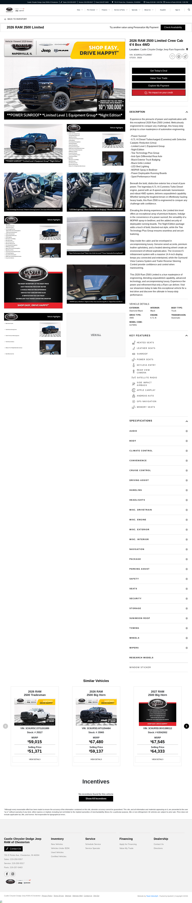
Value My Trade (126, 848)
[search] (189, 10)
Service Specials (92, 848)
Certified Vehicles (58, 856)
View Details (34, 759)
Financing (126, 838)
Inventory (57, 838)
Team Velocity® (152, 896)
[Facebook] (7, 874)
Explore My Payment (158, 85)
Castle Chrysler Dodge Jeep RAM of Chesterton (22, 896)
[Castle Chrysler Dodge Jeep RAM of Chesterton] (15, 9)
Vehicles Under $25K (60, 848)
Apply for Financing (128, 844)
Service (90, 838)
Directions (158, 848)
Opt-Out (96, 896)
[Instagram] (13, 874)
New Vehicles (57, 844)
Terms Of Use (59, 896)
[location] (112, 2)
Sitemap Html (77, 896)
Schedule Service (93, 844)
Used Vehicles (57, 852)
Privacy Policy (47, 896)
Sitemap (68, 896)
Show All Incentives (96, 798)
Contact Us (15, 849)
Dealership (161, 838)
